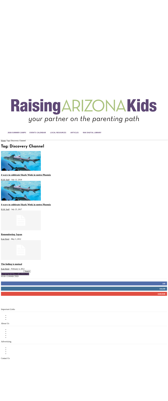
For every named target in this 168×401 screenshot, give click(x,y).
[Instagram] (8, 389)
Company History (15, 332)
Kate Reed (5, 239)
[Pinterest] (18, 389)
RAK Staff (5, 180)
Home (3, 141)
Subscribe (161, 294)
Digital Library (14, 317)
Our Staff (11, 330)
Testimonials (12, 348)
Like (163, 283)
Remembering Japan (11, 234)
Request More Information (19, 354)
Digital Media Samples (17, 352)
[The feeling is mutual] (21, 259)
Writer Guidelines (15, 336)
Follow (162, 289)
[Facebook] (3, 389)
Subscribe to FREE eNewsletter (21, 315)
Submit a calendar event (18, 338)
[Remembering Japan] (21, 230)
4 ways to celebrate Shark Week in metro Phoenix (26, 175)
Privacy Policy (13, 319)
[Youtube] (29, 389)
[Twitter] (24, 389)
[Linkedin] (13, 389)
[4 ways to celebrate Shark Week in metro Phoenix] (21, 170)
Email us (10, 371)
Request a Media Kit (16, 350)
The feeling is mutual (11, 264)
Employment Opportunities (19, 334)
